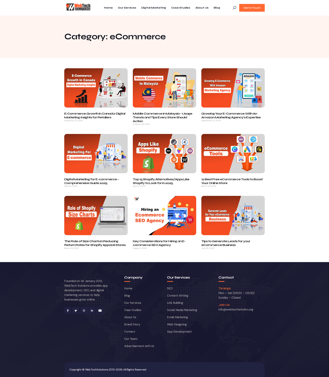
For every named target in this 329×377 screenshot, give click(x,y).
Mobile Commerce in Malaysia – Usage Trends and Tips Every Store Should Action (162, 117)
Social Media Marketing (182, 310)
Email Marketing (177, 317)
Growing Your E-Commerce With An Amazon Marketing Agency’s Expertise (231, 115)
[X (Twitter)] (75, 310)
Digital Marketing (153, 8)
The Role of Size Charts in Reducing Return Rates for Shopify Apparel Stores (95, 243)
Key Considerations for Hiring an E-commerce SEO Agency (159, 243)
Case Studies (180, 8)
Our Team (130, 339)
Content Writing (177, 295)
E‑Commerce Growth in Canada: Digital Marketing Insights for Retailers (94, 115)
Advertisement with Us (139, 346)
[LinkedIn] (91, 310)
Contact (129, 331)
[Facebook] (67, 310)
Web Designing (177, 324)
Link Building (175, 303)
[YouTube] (99, 310)
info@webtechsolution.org (235, 309)
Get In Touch (251, 7)
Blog (217, 8)
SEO (170, 288)
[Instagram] (83, 310)
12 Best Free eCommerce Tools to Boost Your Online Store (232, 181)
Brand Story (132, 324)
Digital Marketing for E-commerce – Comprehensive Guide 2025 (91, 181)
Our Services (127, 8)
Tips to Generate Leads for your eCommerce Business (225, 243)
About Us (202, 8)
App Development (179, 331)
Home (108, 8)
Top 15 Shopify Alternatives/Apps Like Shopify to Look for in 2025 (161, 181)
